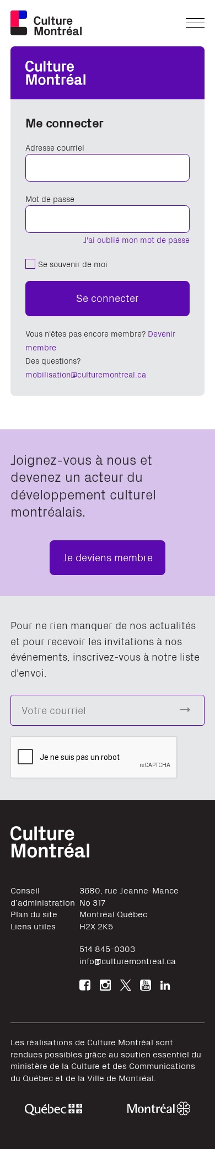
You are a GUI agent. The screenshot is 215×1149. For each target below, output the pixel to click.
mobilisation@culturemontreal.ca (85, 374)
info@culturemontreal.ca (127, 960)
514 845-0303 (107, 948)
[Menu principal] (195, 23)
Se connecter (107, 297)
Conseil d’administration (42, 896)
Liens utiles (33, 925)
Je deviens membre (108, 556)
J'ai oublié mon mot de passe (136, 239)
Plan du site (33, 913)
